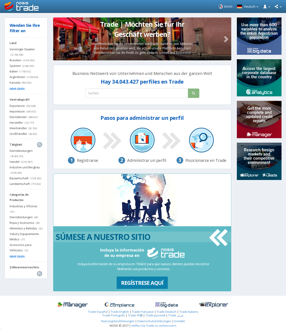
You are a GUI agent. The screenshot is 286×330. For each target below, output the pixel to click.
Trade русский (155, 315)
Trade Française (143, 312)
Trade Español (98, 312)
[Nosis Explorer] (214, 305)
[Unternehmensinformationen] (72, 305)
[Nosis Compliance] (119, 305)
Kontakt (179, 321)
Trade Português (113, 315)
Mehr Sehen (17, 89)
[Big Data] (166, 305)
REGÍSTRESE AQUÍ (142, 282)
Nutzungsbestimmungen (118, 321)
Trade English (120, 312)
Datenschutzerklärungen (154, 321)
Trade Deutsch (167, 312)
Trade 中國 (135, 315)
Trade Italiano (188, 312)
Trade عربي (176, 315)
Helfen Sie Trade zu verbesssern (153, 326)
